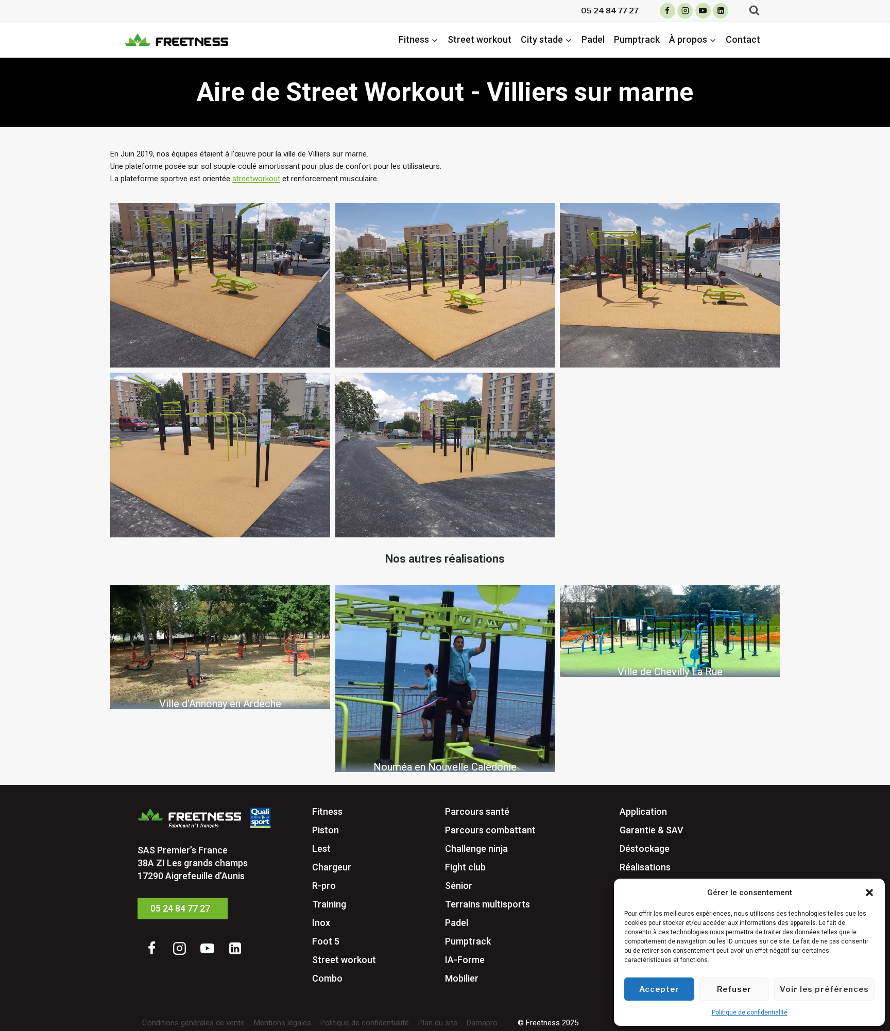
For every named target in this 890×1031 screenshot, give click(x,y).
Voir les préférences (824, 989)
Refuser (734, 989)
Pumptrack (637, 39)
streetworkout (256, 178)
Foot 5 (325, 941)
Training (329, 904)
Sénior (458, 885)
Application (643, 811)
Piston (325, 830)
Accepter (659, 989)
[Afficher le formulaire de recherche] (754, 10)
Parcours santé (477, 811)
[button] (869, 892)
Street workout (479, 39)
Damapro (482, 1022)
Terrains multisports (487, 904)
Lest (321, 848)
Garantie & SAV (651, 830)
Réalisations (645, 867)
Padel (593, 39)
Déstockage (645, 848)
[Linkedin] (720, 11)
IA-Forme (465, 959)
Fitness (327, 811)
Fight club (465, 867)
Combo (327, 978)
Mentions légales (282, 1022)
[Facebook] (667, 11)
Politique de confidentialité (750, 1012)
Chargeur (331, 867)
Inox (321, 922)
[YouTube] (703, 11)
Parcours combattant (490, 830)
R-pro (324, 885)
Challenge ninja (476, 848)
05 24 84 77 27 (610, 10)
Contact (743, 39)
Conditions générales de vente (193, 1022)
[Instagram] (685, 11)
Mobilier (461, 978)
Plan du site (437, 1022)
